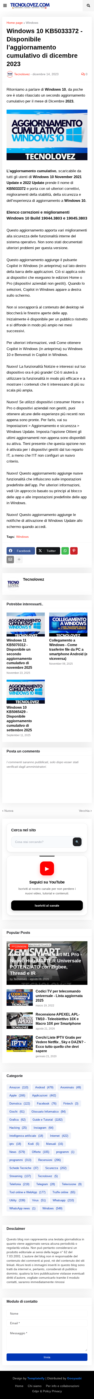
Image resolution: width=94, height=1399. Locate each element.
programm (65, 1152)
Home (19, 1386)
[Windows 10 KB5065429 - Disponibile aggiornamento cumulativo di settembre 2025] (26, 692)
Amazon (18, 1087)
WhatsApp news (22, 1208)
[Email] (10, 559)
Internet (59, 1135)
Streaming (20, 1176)
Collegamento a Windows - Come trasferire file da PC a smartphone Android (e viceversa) (68, 649)
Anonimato (70, 1087)
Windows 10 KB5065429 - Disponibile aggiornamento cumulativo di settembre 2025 (19, 719)
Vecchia (84, 810)
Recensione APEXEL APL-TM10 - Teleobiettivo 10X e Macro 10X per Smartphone (58, 1019)
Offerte (40, 1152)
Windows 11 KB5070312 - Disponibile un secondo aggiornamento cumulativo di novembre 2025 (19, 653)
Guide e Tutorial (48, 1119)
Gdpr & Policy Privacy (47, 1391)
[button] (5, 5)
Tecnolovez (48, 1176)
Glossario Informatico (48, 1111)
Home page (15, 22)
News (17, 1152)
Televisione (72, 1184)
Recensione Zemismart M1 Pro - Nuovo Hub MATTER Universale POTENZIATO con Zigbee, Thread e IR (46, 964)
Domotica (19, 1103)
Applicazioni (44, 1095)
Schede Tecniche (23, 1168)
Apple (17, 1095)
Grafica (17, 1119)
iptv (15, 1143)
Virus (39, 1200)
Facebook (46, 1103)
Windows (32, 22)
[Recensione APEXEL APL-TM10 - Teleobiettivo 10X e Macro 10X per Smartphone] (20, 1020)
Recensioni (49, 1160)
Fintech (70, 1103)
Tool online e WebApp (27, 1192)
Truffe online (63, 1192)
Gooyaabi (74, 1378)
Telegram (45, 1184)
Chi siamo (35, 1386)
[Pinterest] (74, 551)
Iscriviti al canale (47, 905)
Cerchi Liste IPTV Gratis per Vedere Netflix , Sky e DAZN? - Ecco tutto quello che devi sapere (60, 1044)
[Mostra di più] (19, 559)
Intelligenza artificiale (26, 1135)
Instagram (43, 1127)
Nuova (8, 810)
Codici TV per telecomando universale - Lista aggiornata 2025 (59, 995)
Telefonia (19, 1184)
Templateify (36, 1378)
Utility (17, 1200)
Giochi (16, 1111)
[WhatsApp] (65, 551)
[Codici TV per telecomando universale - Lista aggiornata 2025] (20, 997)
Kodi (33, 1143)
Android (44, 1087)
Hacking (18, 1127)
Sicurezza (55, 1168)
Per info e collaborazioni (62, 1386)
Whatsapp (63, 1200)
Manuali (54, 1143)
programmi (20, 1160)
